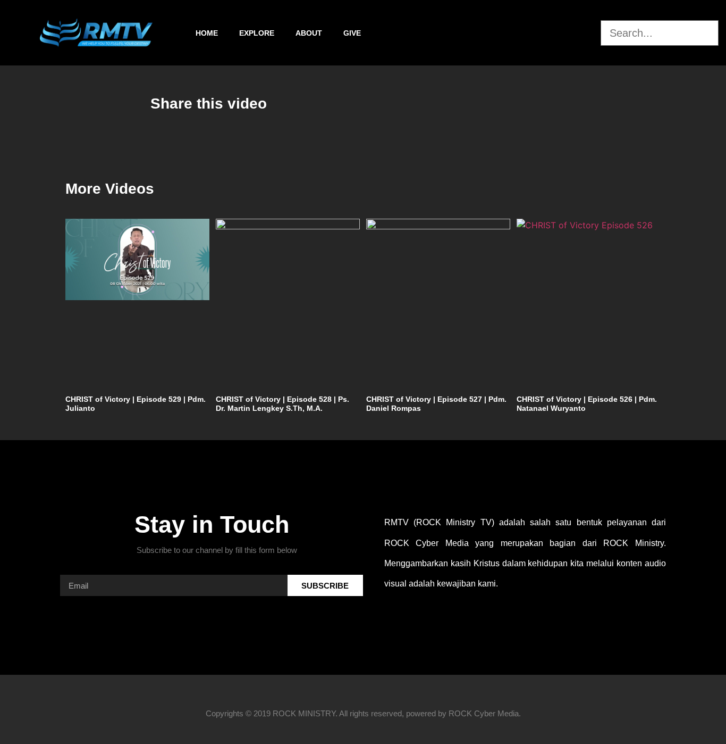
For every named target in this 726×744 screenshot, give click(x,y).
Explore (256, 33)
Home (207, 33)
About (309, 33)
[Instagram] (561, 33)
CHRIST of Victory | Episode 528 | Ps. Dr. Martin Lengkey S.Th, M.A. (282, 403)
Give (352, 33)
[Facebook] (533, 33)
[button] (660, 13)
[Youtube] (590, 33)
